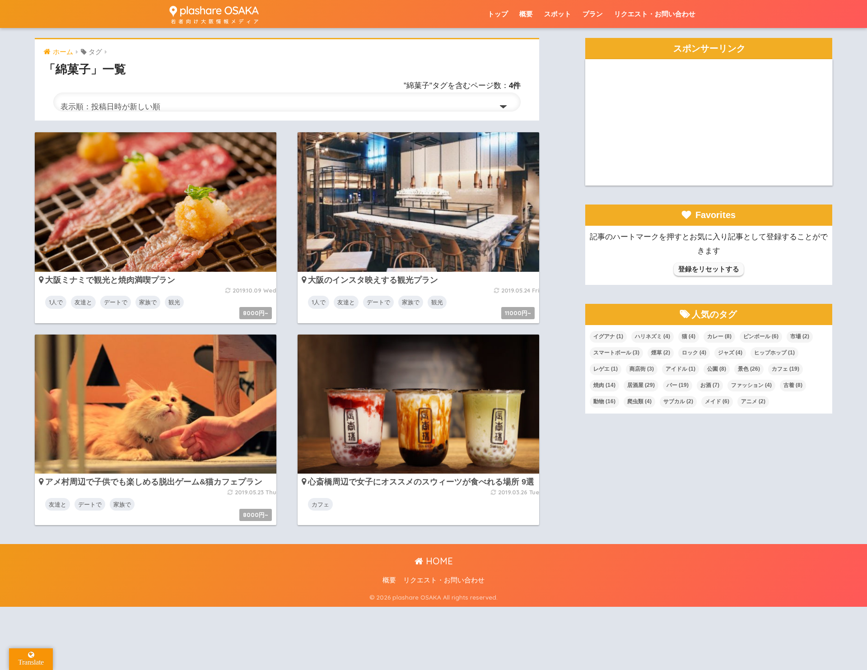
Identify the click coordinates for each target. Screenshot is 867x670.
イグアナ (608, 336)
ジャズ (730, 352)
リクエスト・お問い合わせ (654, 14)
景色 (749, 369)
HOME (438, 561)
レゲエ (605, 369)
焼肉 (604, 385)
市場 (799, 336)
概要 (526, 14)
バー (678, 385)
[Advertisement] (709, 122)
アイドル (680, 369)
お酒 (709, 385)
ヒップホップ (774, 352)
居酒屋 (641, 385)
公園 (716, 369)
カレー (719, 336)
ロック (694, 352)
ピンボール (760, 336)
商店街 (641, 369)
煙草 (660, 352)
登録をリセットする (708, 269)
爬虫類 (639, 401)
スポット (557, 14)
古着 (792, 385)
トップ (498, 14)
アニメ (753, 401)
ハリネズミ (652, 336)
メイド (717, 401)
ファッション (751, 385)
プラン (593, 14)
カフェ (785, 369)
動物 (604, 401)
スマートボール (616, 352)
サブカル (678, 401)
